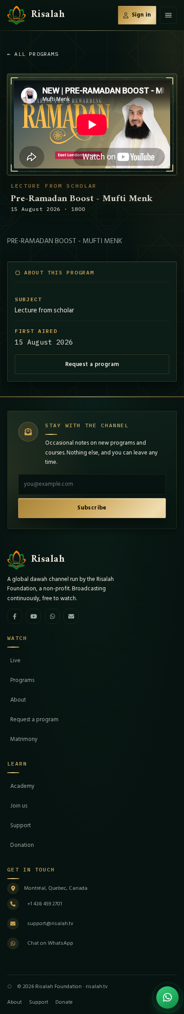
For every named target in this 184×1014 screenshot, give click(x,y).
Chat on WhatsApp (50, 943)
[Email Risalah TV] (71, 616)
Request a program (92, 364)
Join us (18, 806)
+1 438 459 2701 (44, 904)
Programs (22, 680)
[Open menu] (168, 15)
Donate (64, 1002)
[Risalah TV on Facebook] (14, 616)
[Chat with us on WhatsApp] (167, 997)
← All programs (33, 53)
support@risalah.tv (50, 923)
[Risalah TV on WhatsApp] (52, 616)
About (18, 700)
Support (20, 825)
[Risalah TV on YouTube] (33, 616)
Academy (22, 786)
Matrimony (24, 739)
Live (15, 660)
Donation (22, 845)
